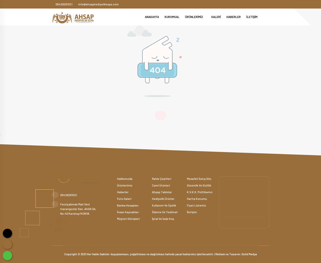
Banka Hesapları (127, 205)
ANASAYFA (152, 17)
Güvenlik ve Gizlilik (198, 185)
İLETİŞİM (251, 17)
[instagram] (267, 4)
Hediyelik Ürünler (162, 198)
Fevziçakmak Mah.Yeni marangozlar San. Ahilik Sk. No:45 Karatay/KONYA (78, 208)
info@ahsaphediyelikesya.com (98, 4)
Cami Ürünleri (160, 185)
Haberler (122, 192)
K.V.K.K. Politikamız (199, 192)
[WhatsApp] (7, 255)
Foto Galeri (124, 198)
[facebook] (261, 4)
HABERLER (233, 17)
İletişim (191, 212)
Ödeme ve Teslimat (164, 212)
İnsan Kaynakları (127, 212)
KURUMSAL (172, 17)
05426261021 (64, 4)
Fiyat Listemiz (196, 205)
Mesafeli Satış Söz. (199, 178)
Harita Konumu (196, 198)
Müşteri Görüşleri (128, 218)
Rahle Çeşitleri (161, 178)
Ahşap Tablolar (161, 192)
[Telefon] (7, 244)
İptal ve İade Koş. (163, 218)
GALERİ (216, 17)
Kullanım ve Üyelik (163, 205)
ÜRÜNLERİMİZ (194, 17)
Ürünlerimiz (124, 185)
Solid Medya (249, 254)
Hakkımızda (124, 178)
